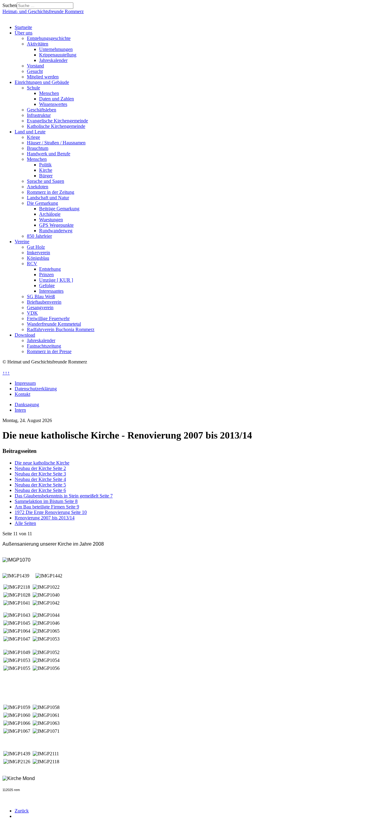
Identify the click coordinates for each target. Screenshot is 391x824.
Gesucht (35, 71)
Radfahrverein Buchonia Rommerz (60, 329)
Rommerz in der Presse (49, 351)
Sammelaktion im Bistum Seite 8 (46, 501)
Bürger (46, 175)
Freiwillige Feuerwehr (48, 318)
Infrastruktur (39, 115)
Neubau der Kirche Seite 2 (40, 468)
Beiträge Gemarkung (59, 208)
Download (25, 335)
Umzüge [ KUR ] (56, 280)
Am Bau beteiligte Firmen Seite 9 (47, 506)
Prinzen (46, 274)
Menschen (49, 93)
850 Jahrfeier (39, 236)
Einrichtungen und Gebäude (42, 82)
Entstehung (50, 269)
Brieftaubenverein (44, 302)
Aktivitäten (37, 43)
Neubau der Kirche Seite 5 (40, 484)
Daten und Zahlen (56, 98)
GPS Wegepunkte (56, 225)
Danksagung (27, 404)
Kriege (33, 137)
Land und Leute (30, 131)
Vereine (22, 241)
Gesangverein (40, 307)
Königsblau (38, 258)
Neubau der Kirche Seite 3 (40, 473)
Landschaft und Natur (48, 197)
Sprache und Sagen (45, 181)
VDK (32, 313)
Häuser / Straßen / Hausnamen (56, 142)
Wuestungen (51, 219)
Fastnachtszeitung (44, 346)
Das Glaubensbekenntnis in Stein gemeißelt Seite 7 (64, 495)
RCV (32, 263)
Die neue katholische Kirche (42, 462)
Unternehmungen (56, 49)
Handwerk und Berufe (48, 153)
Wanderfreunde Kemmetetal (54, 324)
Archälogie (49, 214)
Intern (20, 410)
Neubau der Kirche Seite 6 (40, 490)
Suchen (9, 5)
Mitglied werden (43, 76)
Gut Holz (36, 247)
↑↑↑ (6, 372)
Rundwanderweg (55, 230)
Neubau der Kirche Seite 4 (40, 479)
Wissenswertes (53, 104)
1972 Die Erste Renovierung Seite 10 (51, 512)
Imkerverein (38, 252)
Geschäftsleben (41, 109)
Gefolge (47, 285)
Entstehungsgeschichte (49, 38)
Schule (33, 87)
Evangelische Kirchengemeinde (57, 120)
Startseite (23, 27)
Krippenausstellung (57, 54)
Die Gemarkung (42, 203)
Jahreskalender (53, 60)
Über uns (23, 32)
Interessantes (51, 291)
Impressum (25, 383)
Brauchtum (37, 148)
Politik (45, 164)
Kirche (45, 170)
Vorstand (35, 65)
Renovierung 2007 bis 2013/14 (45, 517)
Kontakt (22, 394)
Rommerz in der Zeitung (50, 192)
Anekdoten (37, 186)
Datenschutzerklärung (36, 388)
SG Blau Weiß (41, 296)
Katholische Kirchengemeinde (56, 126)
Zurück (22, 810)
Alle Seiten (25, 523)
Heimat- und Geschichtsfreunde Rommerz (43, 11)
